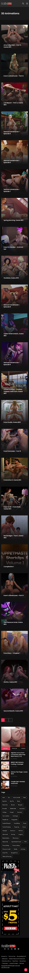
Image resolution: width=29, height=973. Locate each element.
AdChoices (5, 958)
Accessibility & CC (21, 956)
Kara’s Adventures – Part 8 (14, 595)
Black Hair (5, 805)
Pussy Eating (5, 845)
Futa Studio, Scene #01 (12, 422)
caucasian (22, 808)
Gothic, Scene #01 (10, 682)
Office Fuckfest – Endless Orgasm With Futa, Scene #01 (13, 391)
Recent (5, 748)
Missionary (16, 838)
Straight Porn (14, 852)
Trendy (23, 748)
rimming (23, 849)
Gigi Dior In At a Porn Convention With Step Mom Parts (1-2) (18, 754)
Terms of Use (11, 956)
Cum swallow (5, 816)
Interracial (5, 834)
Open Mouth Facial (16, 841)
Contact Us (4, 956)
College (4, 812)
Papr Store (15, 961)
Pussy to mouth (6, 849)
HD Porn (21, 830)
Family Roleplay (6, 827)
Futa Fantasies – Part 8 (12, 451)
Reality (15, 849)
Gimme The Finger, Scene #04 (19, 773)
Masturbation (5, 838)
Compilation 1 (9, 567)
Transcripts (5, 963)
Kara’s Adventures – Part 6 (14, 76)
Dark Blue (15, 758)
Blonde (13, 805)
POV (25, 841)
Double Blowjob (6, 823)
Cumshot (19, 812)
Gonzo (24, 827)
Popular (14, 748)
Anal (3, 797)
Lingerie (20, 834)
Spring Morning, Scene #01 (13, 220)
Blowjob (20, 805)
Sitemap (21, 963)
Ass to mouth (16, 797)
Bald (24, 797)
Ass (9, 797)
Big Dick (4, 801)
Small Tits (5, 852)
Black (18, 801)
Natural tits (5, 841)
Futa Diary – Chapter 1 (12, 653)
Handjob (4, 830)
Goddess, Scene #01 (11, 278)
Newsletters (23, 961)
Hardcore (12, 830)
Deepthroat (5, 819)
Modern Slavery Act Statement (17, 958)
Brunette (4, 808)
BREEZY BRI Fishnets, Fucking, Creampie (17, 763)
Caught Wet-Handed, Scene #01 (18, 782)
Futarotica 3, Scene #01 (12, 480)
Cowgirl (12, 812)
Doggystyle (14, 819)
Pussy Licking (16, 845)
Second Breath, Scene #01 (13, 711)
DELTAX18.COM (5, 967)
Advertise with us (6, 961)
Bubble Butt (13, 808)
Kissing (13, 834)
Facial (24, 823)
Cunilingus (15, 816)
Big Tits (12, 801)
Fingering (16, 827)
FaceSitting (17, 823)
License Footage (14, 963)
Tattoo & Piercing (6, 856)
